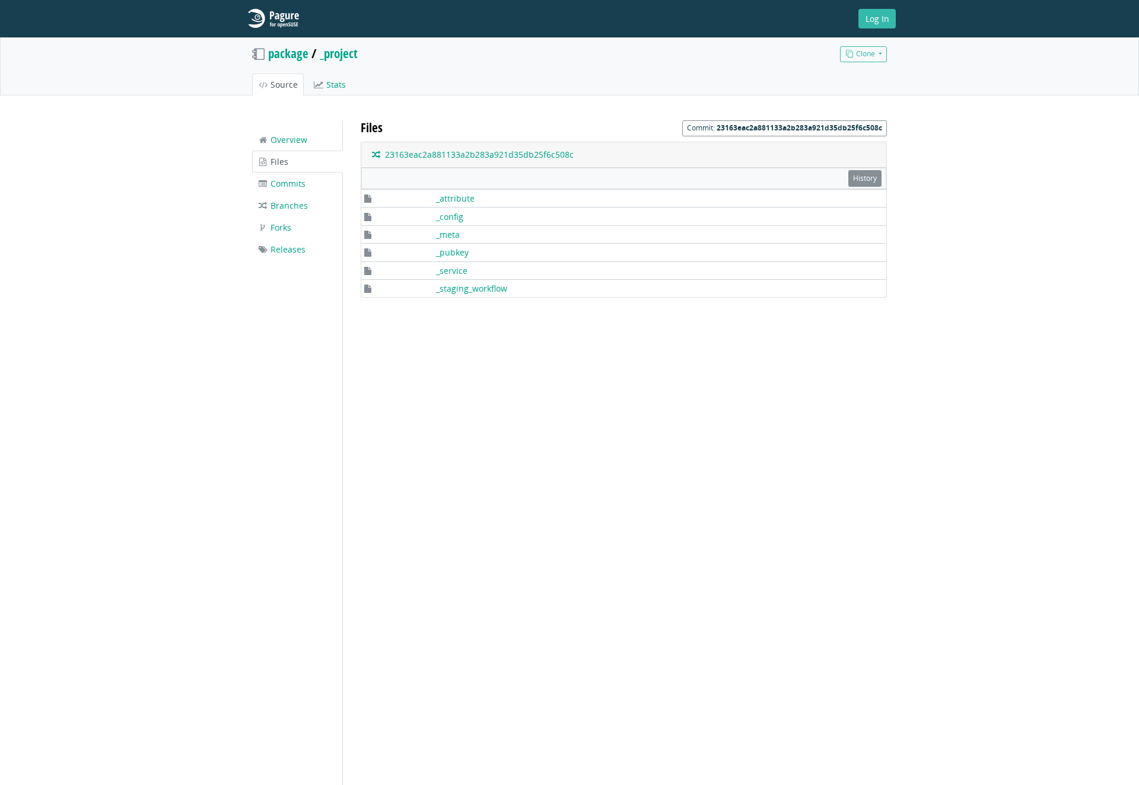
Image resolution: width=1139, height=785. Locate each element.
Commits (287, 183)
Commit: (784, 128)
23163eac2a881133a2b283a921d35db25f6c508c (477, 154)
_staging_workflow (471, 288)
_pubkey (452, 252)
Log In (877, 18)
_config (449, 216)
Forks (279, 227)
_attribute (455, 198)
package (288, 53)
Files (278, 161)
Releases (287, 249)
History (865, 178)
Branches (288, 205)
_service (451, 270)
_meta (448, 234)
